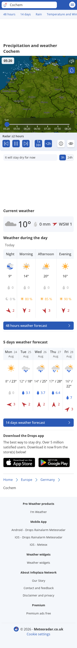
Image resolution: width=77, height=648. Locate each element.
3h (62, 157)
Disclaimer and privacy (38, 595)
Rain (39, 14)
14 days (25, 14)
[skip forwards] (26, 143)
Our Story (38, 581)
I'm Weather (38, 512)
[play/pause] (16, 143)
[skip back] (6, 143)
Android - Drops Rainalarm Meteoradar (38, 530)
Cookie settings (38, 634)
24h (70, 157)
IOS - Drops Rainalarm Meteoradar (38, 537)
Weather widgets (38, 563)
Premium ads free (38, 613)
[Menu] (72, 5)
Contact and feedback (39, 588)
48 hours (9, 14)
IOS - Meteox (38, 545)
